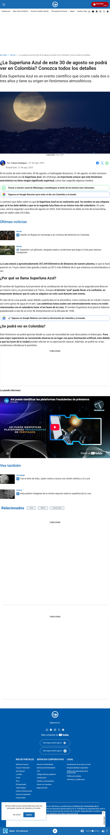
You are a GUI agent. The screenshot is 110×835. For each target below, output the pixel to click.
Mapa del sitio (42, 788)
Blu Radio (3, 55)
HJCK (18, 778)
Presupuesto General (59, 11)
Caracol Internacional (24, 791)
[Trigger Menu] (3, 4)
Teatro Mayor (21, 788)
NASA (43, 508)
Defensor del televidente (46, 768)
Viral (31, 508)
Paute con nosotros (44, 784)
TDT (38, 771)
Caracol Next (20, 798)
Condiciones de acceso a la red (78, 764)
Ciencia (19, 490)
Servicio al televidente (45, 764)
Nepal (72, 11)
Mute (82, 831)
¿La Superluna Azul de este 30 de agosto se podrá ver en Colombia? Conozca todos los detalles (54, 55)
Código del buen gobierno (46, 774)
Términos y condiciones (76, 779)
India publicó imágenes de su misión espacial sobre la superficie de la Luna (55, 493)
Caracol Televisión (23, 768)
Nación (13, 55)
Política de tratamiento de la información (77, 772)
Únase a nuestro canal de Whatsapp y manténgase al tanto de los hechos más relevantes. (51, 188)
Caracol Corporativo (23, 794)
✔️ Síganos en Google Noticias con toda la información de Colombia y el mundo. (47, 318)
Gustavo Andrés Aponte (40, 11)
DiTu (17, 781)
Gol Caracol (20, 771)
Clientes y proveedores (45, 781)
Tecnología (20, 475)
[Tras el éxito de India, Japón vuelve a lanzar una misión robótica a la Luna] (7, 479)
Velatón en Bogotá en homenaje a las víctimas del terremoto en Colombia (54, 235)
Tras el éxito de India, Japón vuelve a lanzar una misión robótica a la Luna (55, 478)
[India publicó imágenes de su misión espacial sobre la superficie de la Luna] (7, 494)
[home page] (55, 4)
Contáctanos (41, 778)
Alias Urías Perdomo (20, 11)
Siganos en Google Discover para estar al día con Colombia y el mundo (42, 194)
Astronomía (57, 508)
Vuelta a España (83, 11)
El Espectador (21, 784)
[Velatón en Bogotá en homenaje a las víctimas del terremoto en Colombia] (7, 235)
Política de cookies (74, 776)
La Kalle (19, 774)
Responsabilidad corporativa (77, 768)
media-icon (55, 831)
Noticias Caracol (22, 764)
